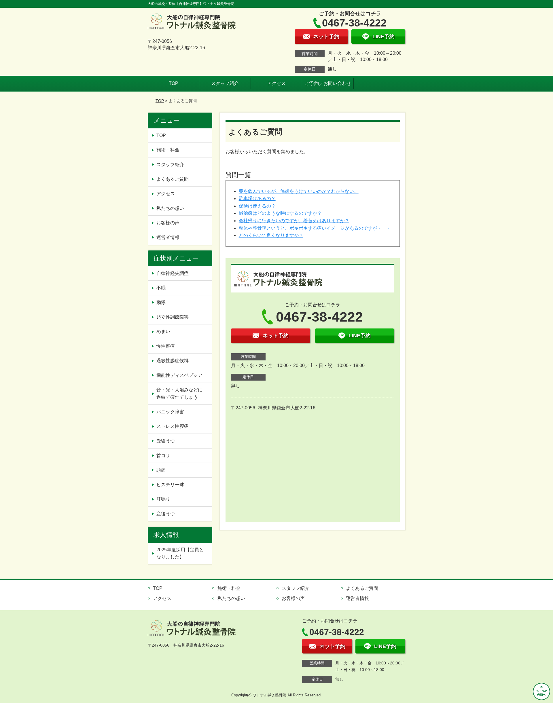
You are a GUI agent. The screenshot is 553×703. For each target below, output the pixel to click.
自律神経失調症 (172, 273)
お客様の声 (167, 222)
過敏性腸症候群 (172, 360)
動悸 (161, 302)
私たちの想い (170, 208)
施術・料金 (167, 149)
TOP (173, 83)
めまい (163, 331)
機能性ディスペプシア (179, 375)
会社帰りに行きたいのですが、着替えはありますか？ (294, 220)
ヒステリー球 (170, 484)
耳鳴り (163, 499)
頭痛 (161, 470)
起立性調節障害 (172, 317)
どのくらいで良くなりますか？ (271, 235)
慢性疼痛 (165, 346)
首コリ (163, 455)
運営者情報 (167, 237)
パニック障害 (170, 411)
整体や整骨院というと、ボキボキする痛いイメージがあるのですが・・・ (315, 228)
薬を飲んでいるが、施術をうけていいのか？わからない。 (299, 191)
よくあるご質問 (172, 179)
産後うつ (165, 513)
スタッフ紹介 (225, 83)
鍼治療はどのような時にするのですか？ (280, 213)
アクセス (276, 83)
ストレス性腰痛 (172, 426)
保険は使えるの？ (257, 206)
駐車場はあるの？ (257, 198)
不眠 (161, 287)
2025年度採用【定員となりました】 (180, 553)
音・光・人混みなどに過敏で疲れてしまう (179, 393)
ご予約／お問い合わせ (328, 83)
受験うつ (165, 440)
